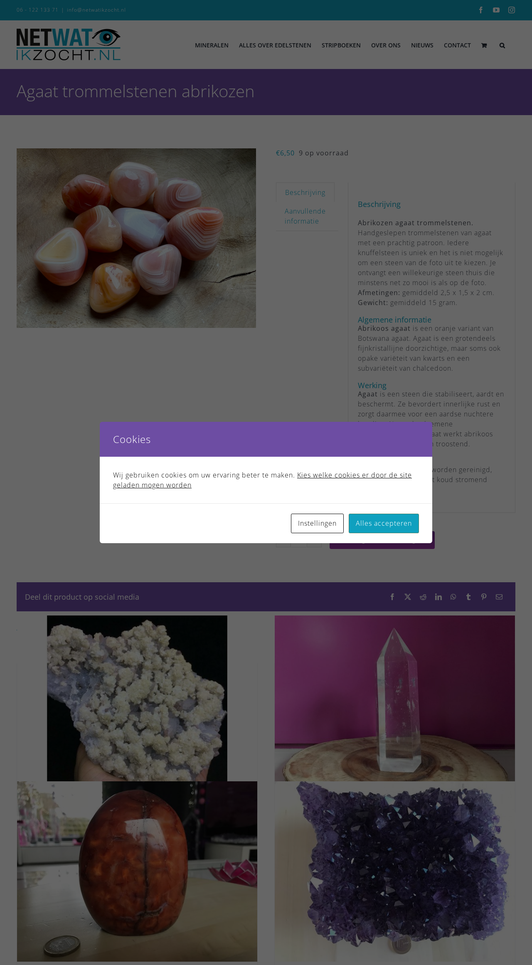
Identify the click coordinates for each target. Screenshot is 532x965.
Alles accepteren (384, 523)
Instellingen (317, 523)
